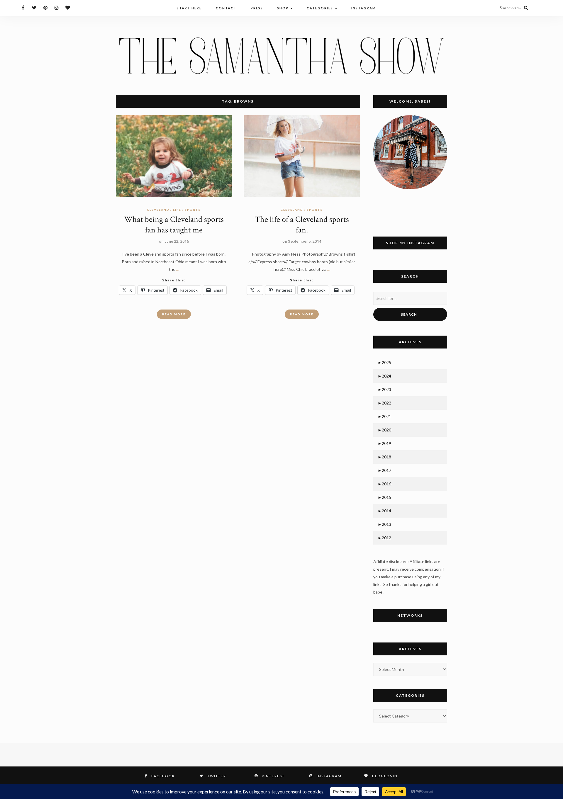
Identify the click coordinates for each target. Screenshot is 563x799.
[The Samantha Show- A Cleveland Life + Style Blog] (281, 55)
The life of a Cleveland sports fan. (302, 224)
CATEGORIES (320, 8)
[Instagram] (56, 7)
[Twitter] (34, 7)
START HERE (189, 8)
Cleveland (158, 209)
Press (257, 8)
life (177, 209)
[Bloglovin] (67, 7)
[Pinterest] (45, 7)
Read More (174, 314)
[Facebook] (23, 7)
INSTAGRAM (363, 8)
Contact (226, 8)
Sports (193, 209)
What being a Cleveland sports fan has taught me (174, 224)
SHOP (283, 8)
